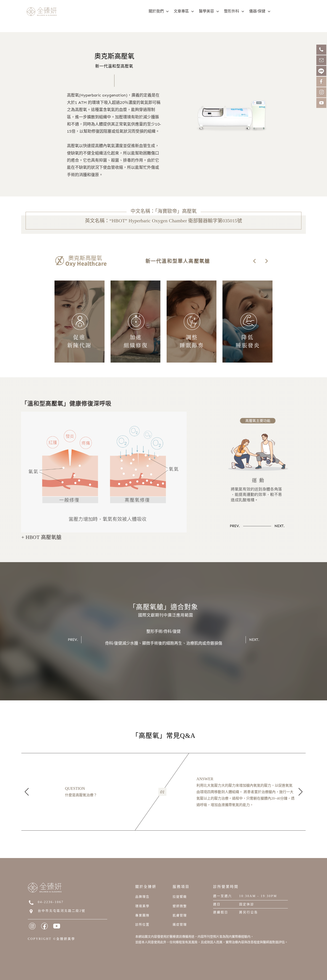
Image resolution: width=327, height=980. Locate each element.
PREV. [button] (235, 526)
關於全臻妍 (145, 887)
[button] (254, 261)
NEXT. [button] (280, 526)
